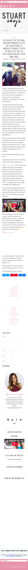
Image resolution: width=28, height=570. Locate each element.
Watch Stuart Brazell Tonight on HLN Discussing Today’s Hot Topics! (14, 315)
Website (3, 361)
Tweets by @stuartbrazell (14, 459)
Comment (4, 336)
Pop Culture (15, 59)
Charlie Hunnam (9, 165)
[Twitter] (21, 419)
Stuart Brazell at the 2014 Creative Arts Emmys (14, 291)
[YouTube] (12, 419)
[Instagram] (8, 419)
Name (3, 350)
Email (3, 355)
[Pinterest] (14, 423)
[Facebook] (16, 419)
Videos (20, 59)
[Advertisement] (14, 495)
